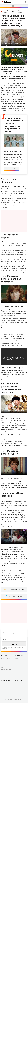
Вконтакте (17, 683)
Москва (16, 658)
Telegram (17, 688)
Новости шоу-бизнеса (21, 11)
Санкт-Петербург (19, 660)
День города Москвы (6, 688)
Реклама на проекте (6, 658)
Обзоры (14, 11)
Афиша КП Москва (5, 11)
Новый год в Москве (6, 686)
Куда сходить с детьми (6, 683)
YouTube (17, 686)
